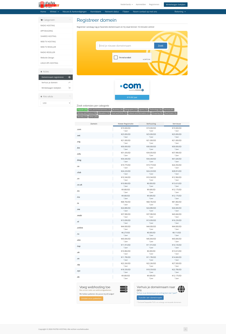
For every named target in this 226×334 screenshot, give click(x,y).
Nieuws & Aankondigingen (75, 11)
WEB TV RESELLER (48, 47)
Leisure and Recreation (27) (139, 113)
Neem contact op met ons (145, 11)
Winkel (53, 11)
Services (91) (169, 109)
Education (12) (103, 113)
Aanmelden (141, 4)
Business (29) (118, 109)
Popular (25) (82, 109)
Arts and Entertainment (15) (100, 109)
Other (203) (93, 117)
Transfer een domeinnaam (150, 297)
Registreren (154, 4)
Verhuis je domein (49, 82)
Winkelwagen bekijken (175, 4)
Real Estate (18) (171, 113)
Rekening (179, 11)
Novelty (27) (82, 117)
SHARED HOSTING (48, 36)
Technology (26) (156, 109)
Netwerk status (112, 11)
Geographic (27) (131, 109)
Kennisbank (96, 11)
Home (43, 11)
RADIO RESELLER (48, 52)
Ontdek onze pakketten (91, 298)
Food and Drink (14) (119, 113)
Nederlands (126, 4)
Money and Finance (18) (87, 113)
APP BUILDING (47, 31)
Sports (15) (143, 109)
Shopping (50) (157, 113)
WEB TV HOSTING (48, 41)
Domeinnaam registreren (52, 77)
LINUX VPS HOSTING (49, 63)
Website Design (47, 58)
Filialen (126, 11)
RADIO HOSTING (48, 25)
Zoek (160, 45)
